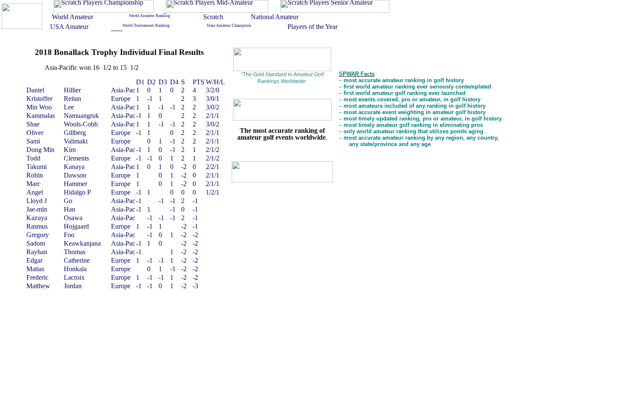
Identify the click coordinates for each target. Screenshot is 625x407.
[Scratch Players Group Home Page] (22, 26)
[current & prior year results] (104, 10)
